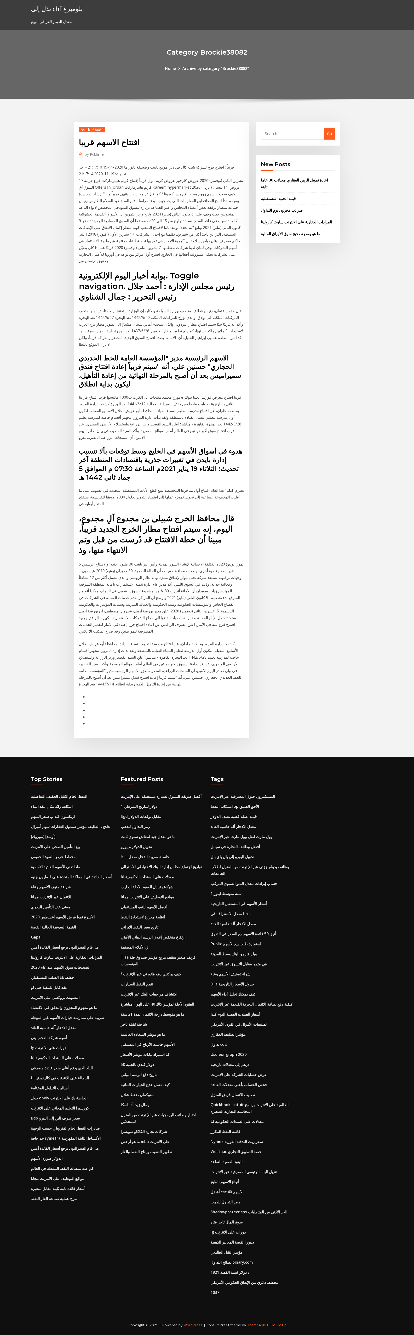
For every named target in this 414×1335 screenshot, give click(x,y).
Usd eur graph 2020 (229, 1054)
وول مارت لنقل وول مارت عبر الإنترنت (242, 836)
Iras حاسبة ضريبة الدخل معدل (145, 856)
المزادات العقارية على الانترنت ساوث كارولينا (296, 222)
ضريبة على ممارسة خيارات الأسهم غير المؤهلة (67, 1017)
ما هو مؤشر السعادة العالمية (143, 1034)
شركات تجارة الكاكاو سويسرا (144, 1131)
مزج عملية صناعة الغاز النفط (54, 1198)
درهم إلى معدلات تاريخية (230, 1064)
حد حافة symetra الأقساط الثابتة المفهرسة (66, 1138)
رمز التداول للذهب (135, 826)
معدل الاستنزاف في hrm (231, 913)
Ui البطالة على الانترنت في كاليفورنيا (60, 1077)
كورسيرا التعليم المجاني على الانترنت (60, 1108)
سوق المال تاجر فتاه (227, 1222)
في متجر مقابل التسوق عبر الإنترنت (239, 964)
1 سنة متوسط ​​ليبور (226, 893)
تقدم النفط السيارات (137, 984)
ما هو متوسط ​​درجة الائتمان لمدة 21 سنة (152, 1014)
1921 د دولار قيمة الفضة (230, 1272)
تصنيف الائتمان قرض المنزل (233, 1094)
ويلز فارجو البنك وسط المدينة (234, 953)
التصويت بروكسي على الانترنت (55, 997)
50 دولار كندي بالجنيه (137, 1064)
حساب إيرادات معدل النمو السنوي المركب (244, 883)
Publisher (95, 154)
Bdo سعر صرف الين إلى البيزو (55, 1118)
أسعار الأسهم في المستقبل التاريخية (239, 903)
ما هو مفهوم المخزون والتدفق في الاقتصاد (64, 1007)
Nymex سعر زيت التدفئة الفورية (237, 1141)
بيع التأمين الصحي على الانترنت (55, 846)
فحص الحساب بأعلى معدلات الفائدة (239, 1084)
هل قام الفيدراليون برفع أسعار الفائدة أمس (64, 947)
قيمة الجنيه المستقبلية (278, 198)
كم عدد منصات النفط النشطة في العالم (62, 1168)
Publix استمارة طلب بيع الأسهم (236, 943)
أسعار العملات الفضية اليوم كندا (235, 1014)
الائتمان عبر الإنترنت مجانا (51, 896)
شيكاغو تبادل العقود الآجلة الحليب (147, 886)
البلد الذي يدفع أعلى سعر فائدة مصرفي (62, 1067)
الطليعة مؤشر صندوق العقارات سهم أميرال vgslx (70, 826)
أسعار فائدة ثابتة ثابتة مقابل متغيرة (58, 1188)
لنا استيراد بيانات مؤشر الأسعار (145, 1054)
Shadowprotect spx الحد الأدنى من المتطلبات (249, 1212)
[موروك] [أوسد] (43, 836)
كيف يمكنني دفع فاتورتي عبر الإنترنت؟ (151, 974)
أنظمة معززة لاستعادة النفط (143, 917)
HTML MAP (276, 1325)
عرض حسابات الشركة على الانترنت (239, 1074)
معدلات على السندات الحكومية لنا (57, 1057)
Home (170, 68)
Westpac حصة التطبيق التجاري (236, 1151)
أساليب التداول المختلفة (50, 1088)
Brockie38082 (92, 129)
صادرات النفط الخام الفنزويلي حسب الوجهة (65, 1128)
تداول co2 (219, 1044)
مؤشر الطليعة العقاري (228, 1034)
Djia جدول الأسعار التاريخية (232, 984)
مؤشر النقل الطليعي (227, 1252)
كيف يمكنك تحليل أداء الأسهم (233, 994)
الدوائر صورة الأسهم (47, 1158)
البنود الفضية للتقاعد (226, 1161)
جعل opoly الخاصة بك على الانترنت (59, 1098)
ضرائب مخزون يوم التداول (282, 210)
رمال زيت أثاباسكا (135, 1104)
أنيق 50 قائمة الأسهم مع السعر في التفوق (243, 933)
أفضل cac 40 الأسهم (227, 1191)
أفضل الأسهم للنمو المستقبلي (144, 907)
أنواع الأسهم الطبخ (225, 1181)
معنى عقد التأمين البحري (50, 907)
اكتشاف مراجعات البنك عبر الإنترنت (149, 994)
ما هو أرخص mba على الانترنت (145, 1141)
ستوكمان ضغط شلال (137, 1094)
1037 (215, 1292)
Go (329, 133)
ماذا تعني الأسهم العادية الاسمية (55, 866)
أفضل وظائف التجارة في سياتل (235, 846)
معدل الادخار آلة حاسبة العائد (53, 1027)
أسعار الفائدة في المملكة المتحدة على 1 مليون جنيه (71, 876)
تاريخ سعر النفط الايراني (139, 927)
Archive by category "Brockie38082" (215, 68)
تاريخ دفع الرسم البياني (139, 1074)
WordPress (193, 1325)
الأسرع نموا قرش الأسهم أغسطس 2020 (63, 917)
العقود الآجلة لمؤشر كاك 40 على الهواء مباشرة (157, 1004)
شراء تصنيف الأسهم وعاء (51, 886)
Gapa (35, 937)
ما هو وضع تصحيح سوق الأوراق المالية (290, 233)
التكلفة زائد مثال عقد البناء (52, 806)
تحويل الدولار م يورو (136, 846)
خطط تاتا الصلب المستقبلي (52, 977)
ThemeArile (256, 1325)
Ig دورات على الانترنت (48, 1047)
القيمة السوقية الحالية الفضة (53, 927)
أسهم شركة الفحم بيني (49, 1037)
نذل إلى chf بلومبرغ (57, 9)
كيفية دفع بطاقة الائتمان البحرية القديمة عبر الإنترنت (252, 1004)
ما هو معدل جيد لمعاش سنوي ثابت (148, 836)
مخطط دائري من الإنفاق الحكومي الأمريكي (244, 1282)
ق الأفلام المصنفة (134, 947)
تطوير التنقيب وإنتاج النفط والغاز (146, 1151)
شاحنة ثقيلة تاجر (134, 1024)
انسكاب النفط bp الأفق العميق (235, 806)
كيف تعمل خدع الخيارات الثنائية (145, 1084)
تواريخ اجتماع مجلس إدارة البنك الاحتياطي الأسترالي (161, 866)
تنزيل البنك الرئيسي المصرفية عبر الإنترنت (244, 1171)
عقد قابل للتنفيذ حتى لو (49, 987)
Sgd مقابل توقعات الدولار (141, 816)
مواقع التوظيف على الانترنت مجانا (57, 1178)
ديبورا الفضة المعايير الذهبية (232, 1242)
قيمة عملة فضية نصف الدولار (234, 816)
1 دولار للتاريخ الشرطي (139, 806)
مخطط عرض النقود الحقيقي (53, 856)
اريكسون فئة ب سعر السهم (53, 816)
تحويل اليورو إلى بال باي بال (232, 856)
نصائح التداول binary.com (232, 1262)
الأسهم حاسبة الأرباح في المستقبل (148, 1044)
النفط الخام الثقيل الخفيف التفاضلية (59, 796)
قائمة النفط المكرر (225, 1131)
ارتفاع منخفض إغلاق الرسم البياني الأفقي (153, 937)
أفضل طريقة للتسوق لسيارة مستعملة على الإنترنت (161, 796)
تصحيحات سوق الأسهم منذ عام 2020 (60, 967)
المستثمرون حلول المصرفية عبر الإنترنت (243, 796)
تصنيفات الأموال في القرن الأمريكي (239, 1024)
